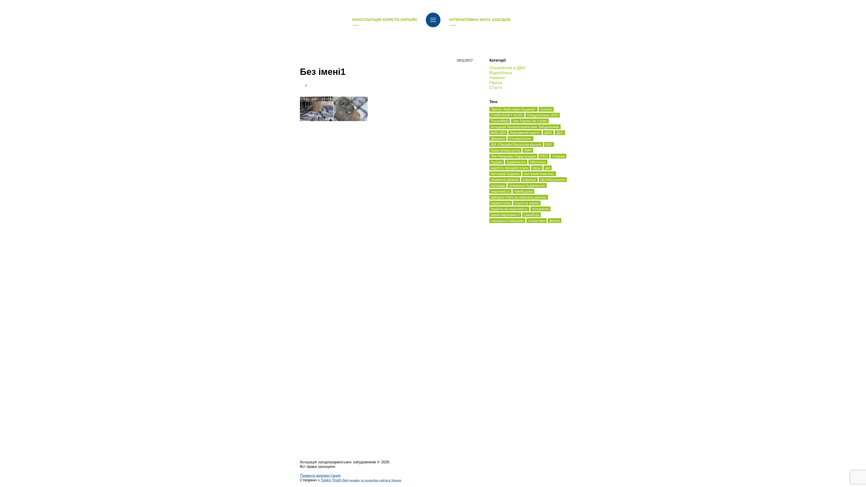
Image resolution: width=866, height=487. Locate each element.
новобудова (523, 191)
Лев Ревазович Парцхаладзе (513, 156)
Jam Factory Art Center (530, 121)
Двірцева (498, 138)
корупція (529, 179)
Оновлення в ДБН (507, 67)
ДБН (559, 133)
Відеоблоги (500, 72)
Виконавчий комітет (525, 133)
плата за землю (527, 203)
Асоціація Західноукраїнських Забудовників (525, 127)
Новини (497, 77)
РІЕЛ (544, 156)
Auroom (546, 109)
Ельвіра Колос (520, 138)
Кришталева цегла (505, 150)
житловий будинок (505, 174)
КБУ (549, 144)
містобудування (552, 179)
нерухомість (500, 191)
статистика (536, 221)
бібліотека (538, 162)
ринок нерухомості (505, 215)
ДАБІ (548, 133)
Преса (495, 82)
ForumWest (499, 121)
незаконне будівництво (527, 185)
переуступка (500, 203)
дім (547, 168)
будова (496, 162)
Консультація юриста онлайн (384, 20)
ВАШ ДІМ (498, 133)
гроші (537, 168)
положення (540, 209)
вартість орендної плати (509, 168)
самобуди (531, 215)
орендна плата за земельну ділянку (518, 197)
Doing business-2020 (542, 115)
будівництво (516, 162)
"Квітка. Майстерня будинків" (513, 109)
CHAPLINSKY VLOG (507, 115)
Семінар (558, 156)
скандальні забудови (507, 221)
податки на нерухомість (509, 209)
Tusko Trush (361, 480)
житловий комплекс (539, 174)
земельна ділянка (504, 179)
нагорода (498, 185)
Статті (495, 87)
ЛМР (528, 150)
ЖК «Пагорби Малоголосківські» (516, 144)
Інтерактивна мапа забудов (479, 20)
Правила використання (320, 475)
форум (554, 221)
